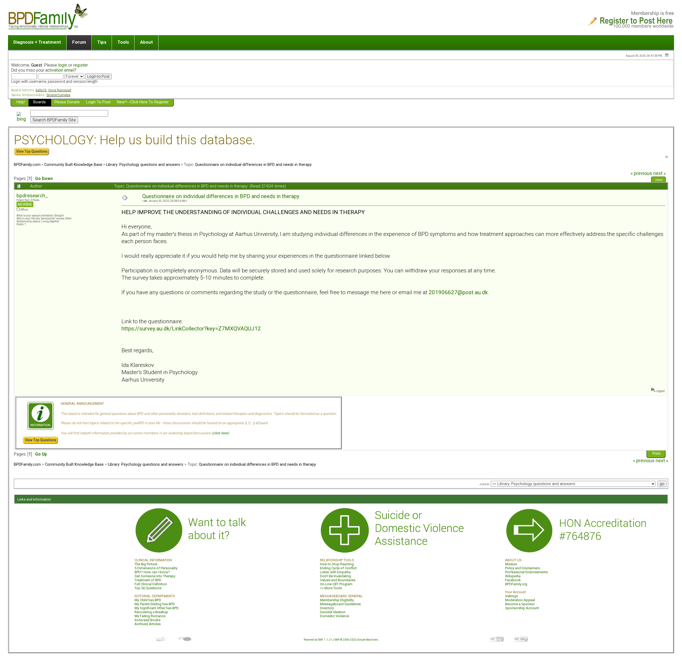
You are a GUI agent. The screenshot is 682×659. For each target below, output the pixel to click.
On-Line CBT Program (336, 584)
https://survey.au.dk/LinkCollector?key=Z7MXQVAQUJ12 (191, 328)
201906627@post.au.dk (458, 292)
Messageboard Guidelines (340, 604)
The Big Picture (146, 564)
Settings (511, 596)
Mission (511, 564)
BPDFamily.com (27, 164)
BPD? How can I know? (152, 572)
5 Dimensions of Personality (156, 568)
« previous (641, 173)
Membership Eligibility (337, 600)
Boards (39, 102)
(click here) (220, 433)
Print (659, 180)
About (146, 42)
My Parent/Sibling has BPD (155, 604)
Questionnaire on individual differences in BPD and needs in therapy (253, 164)
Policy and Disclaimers (522, 568)
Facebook (513, 580)
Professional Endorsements (526, 572)
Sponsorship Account (522, 608)
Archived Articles (148, 624)
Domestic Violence (334, 616)
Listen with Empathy (335, 572)
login (62, 65)
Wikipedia (513, 576)
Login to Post (98, 102)
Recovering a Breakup (151, 612)
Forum (79, 42)
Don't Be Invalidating (335, 576)
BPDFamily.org (516, 584)
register (80, 65)
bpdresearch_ (32, 196)
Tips (101, 42)
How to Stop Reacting (337, 564)
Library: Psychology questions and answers (143, 164)
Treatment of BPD (148, 580)
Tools (123, 42)
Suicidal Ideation (333, 612)
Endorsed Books (147, 620)
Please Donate (67, 102)
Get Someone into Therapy (155, 576)
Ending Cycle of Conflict (338, 568)
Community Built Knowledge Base (73, 164)
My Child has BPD (148, 600)
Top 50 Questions (148, 588)
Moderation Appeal (520, 600)
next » (659, 173)
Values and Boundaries (337, 580)
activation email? (60, 70)
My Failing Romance (150, 616)
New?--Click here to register (143, 102)
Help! (21, 102)
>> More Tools (331, 588)
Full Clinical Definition (151, 584)
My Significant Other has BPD (157, 608)
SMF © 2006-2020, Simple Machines (356, 639)
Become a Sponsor (520, 604)
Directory (327, 608)
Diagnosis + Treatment (37, 42)
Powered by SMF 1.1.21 (318, 639)
